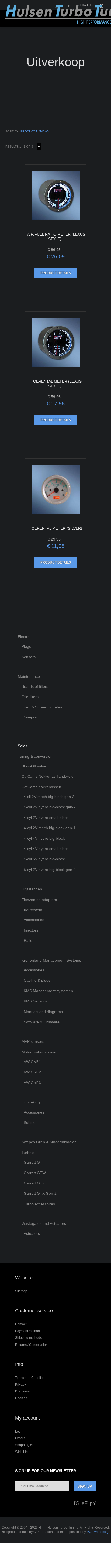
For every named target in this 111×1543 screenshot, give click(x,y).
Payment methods (28, 1331)
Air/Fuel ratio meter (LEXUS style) (56, 236)
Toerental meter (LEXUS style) (56, 383)
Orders (20, 1438)
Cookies (21, 1398)
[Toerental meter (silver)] (55, 490)
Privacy (20, 1384)
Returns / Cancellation (31, 1345)
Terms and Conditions (31, 1378)
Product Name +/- (34, 131)
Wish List (21, 1452)
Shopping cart (25, 1445)
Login (19, 1431)
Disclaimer (23, 1391)
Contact (20, 1324)
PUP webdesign (98, 1532)
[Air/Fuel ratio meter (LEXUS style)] (55, 196)
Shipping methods (28, 1338)
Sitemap (21, 1291)
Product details (55, 273)
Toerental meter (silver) (55, 528)
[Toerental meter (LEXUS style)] (55, 343)
